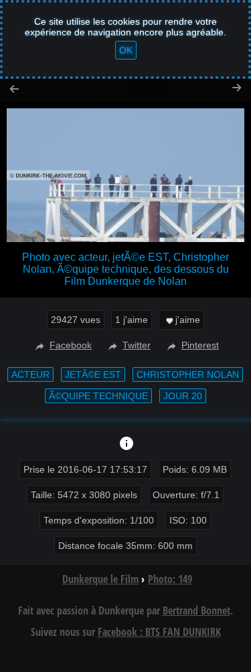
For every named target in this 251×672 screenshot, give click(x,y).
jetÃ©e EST (93, 374)
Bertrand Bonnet (196, 610)
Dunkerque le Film (100, 579)
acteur (30, 374)
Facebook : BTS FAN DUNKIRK (159, 632)
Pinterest (200, 345)
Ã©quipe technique (98, 395)
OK (126, 50)
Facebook (71, 345)
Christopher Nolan (188, 374)
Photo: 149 (170, 579)
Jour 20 (182, 395)
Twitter (136, 345)
